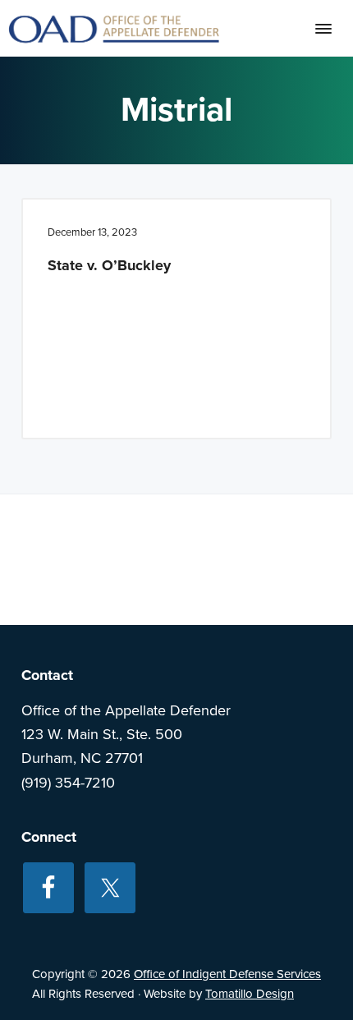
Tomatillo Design (249, 993)
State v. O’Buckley (109, 265)
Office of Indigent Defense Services (227, 974)
